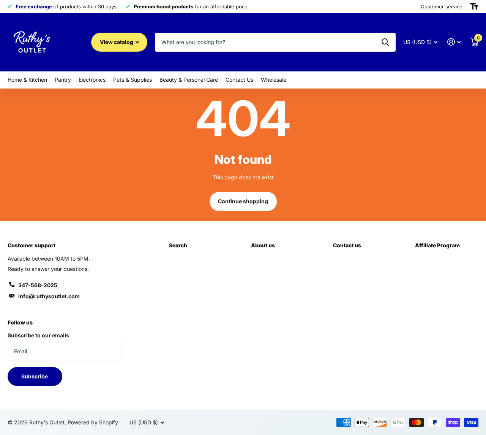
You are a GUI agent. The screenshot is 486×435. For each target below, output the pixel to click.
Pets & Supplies (132, 79)
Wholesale (273, 79)
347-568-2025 (37, 285)
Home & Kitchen (27, 79)
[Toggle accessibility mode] (474, 6)
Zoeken (385, 42)
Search (178, 245)
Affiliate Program (437, 245)
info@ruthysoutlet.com (49, 296)
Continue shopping (243, 201)
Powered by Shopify (93, 422)
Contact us (347, 245)
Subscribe (35, 376)
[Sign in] (454, 42)
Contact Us (239, 79)
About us (263, 245)
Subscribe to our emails (38, 335)
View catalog (117, 42)
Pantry (63, 79)
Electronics (92, 79)
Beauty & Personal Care (188, 79)
